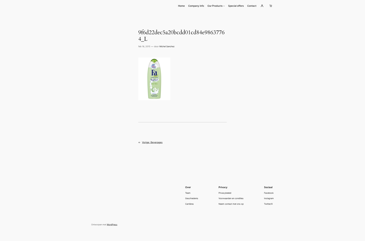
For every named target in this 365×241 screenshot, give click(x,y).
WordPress (112, 224)
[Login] (262, 6)
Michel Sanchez (167, 46)
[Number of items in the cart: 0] (271, 6)
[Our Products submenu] (224, 6)
